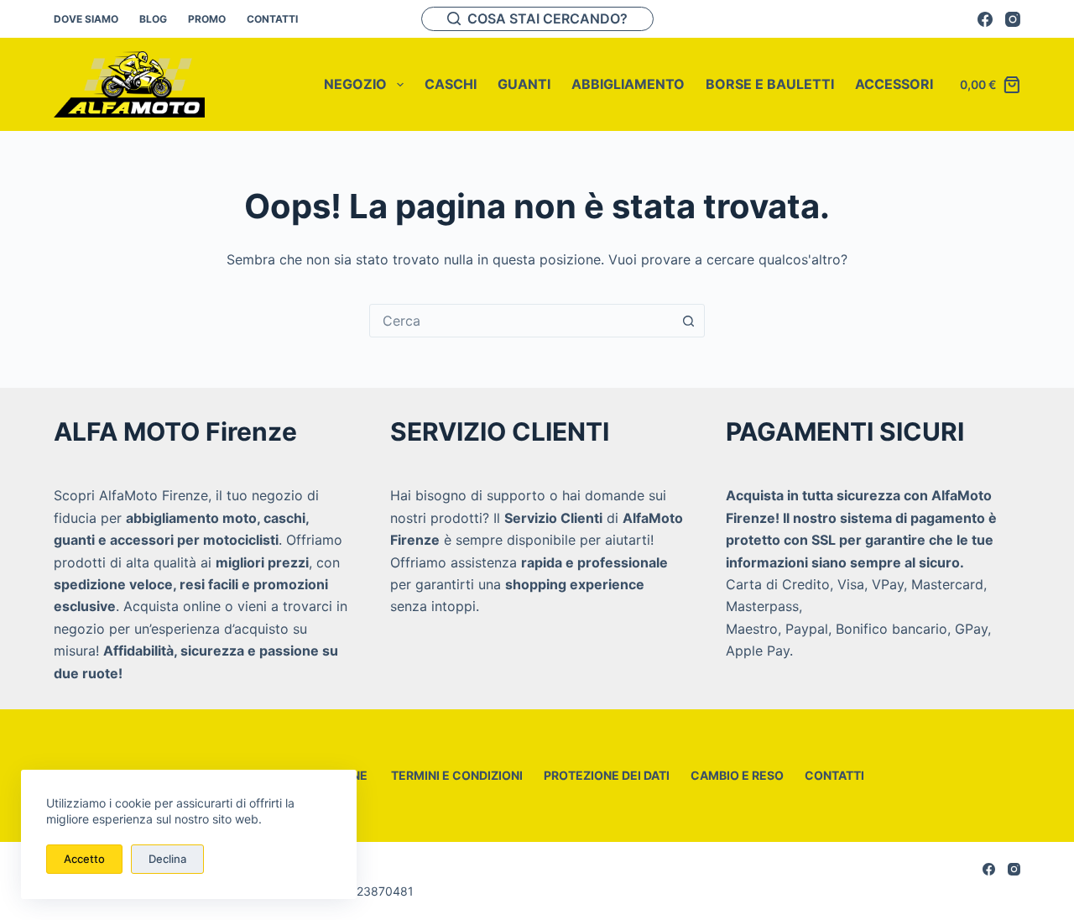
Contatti (272, 19)
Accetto (84, 858)
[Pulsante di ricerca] (688, 321)
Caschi (451, 84)
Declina (167, 858)
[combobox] (521, 320)
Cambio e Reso (737, 775)
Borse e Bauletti (770, 84)
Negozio (355, 84)
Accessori (894, 84)
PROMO (207, 19)
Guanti (524, 84)
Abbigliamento (628, 84)
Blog (153, 19)
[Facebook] (985, 19)
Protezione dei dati (607, 775)
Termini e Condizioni (455, 775)
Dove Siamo (86, 19)
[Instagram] (1012, 19)
